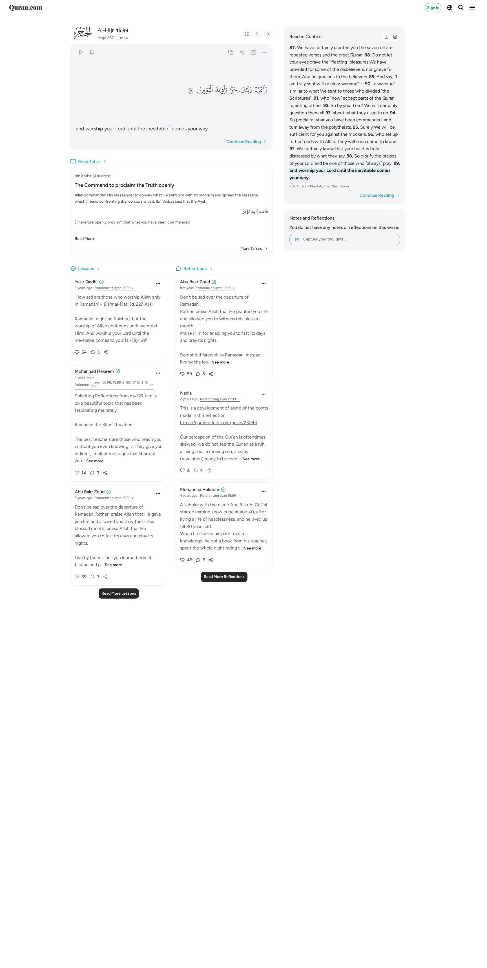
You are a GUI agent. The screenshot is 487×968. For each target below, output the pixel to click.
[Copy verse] (231, 52)
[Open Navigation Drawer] (472, 7)
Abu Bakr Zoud (90, 491)
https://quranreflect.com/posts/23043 (218, 422)
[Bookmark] (92, 52)
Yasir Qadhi (86, 281)
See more (94, 461)
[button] (260, 90)
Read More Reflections (224, 576)
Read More (84, 238)
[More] (265, 52)
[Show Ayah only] (246, 33)
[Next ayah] (268, 33)
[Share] (242, 52)
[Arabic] (386, 36)
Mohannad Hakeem (94, 371)
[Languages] (449, 7)
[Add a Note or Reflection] (253, 52)
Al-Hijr (106, 30)
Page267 (106, 38)
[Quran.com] (25, 7)
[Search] (461, 7)
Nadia (186, 393)
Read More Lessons (118, 593)
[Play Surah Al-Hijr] (81, 52)
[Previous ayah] (257, 33)
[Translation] (395, 36)
